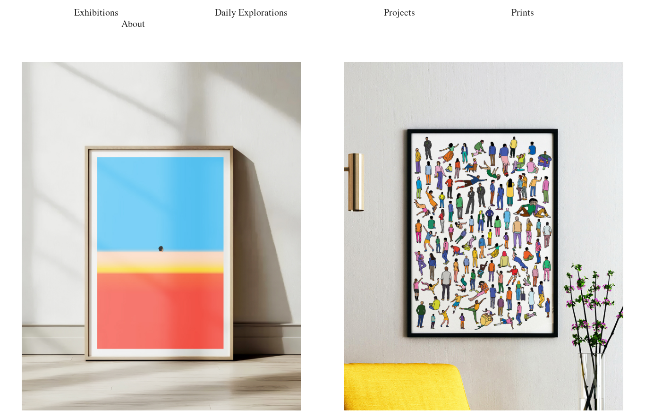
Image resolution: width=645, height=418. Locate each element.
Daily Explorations (251, 12)
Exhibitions (96, 12)
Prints (522, 12)
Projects (399, 12)
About (133, 23)
